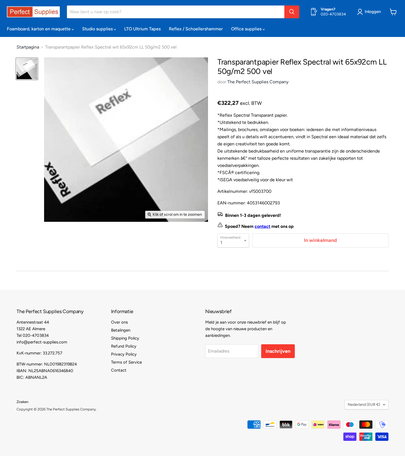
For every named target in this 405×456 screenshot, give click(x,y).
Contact (118, 370)
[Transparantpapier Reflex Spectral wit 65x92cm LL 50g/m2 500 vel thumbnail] (27, 69)
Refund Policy (123, 346)
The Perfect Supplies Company (257, 81)
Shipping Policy (125, 338)
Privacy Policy (124, 354)
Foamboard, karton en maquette (39, 28)
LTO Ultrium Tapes (142, 28)
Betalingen (120, 330)
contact (262, 226)
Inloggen (373, 11)
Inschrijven (278, 351)
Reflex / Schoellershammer (196, 28)
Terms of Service (126, 362)
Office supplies (247, 28)
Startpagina (28, 47)
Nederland (364, 404)
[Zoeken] (291, 12)
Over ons (119, 322)
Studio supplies (98, 28)
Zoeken (22, 402)
